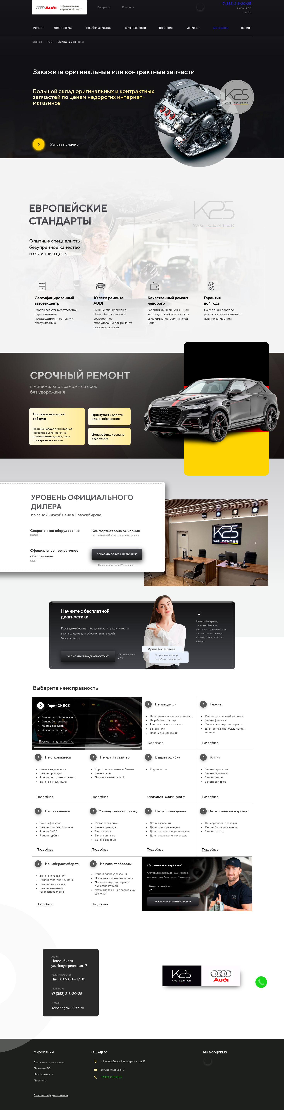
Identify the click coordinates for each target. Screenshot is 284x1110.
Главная (37, 41)
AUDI (50, 41)
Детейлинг (221, 28)
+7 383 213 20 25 (111, 1077)
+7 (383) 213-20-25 (236, 4)
